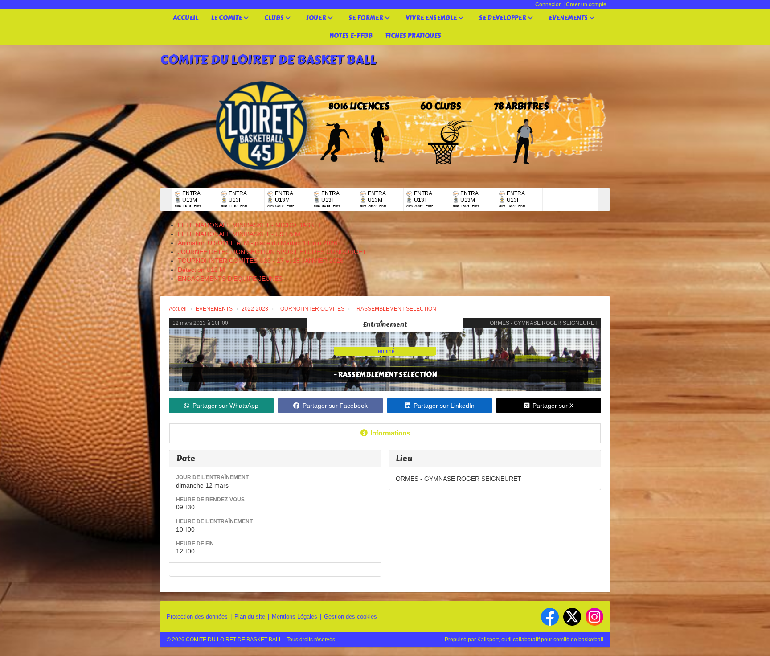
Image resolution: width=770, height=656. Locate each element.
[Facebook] (550, 617)
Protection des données (197, 616)
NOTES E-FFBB (351, 36)
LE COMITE (227, 18)
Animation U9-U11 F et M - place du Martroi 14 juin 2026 (257, 242)
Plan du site (249, 616)
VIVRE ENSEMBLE (431, 18)
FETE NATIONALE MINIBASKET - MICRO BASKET (250, 225)
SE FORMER (366, 18)
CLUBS (274, 18)
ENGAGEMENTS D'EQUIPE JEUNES (230, 278)
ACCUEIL (185, 18)
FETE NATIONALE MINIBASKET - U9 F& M (239, 234)
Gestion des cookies (350, 616)
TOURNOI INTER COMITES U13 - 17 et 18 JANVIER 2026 (261, 260)
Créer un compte (586, 4)
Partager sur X (552, 405)
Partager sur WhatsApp (225, 405)
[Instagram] (594, 617)
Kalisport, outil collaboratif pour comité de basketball (540, 639)
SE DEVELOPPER (503, 18)
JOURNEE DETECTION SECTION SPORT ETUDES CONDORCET (272, 251)
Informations (390, 433)
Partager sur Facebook (335, 405)
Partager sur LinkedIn (444, 405)
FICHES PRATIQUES (413, 36)
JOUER (317, 18)
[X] (572, 617)
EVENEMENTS (569, 18)
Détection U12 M (201, 269)
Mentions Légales (294, 616)
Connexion (548, 4)
